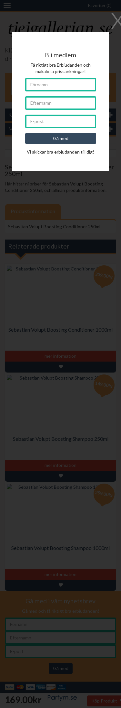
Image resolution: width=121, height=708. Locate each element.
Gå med (60, 138)
